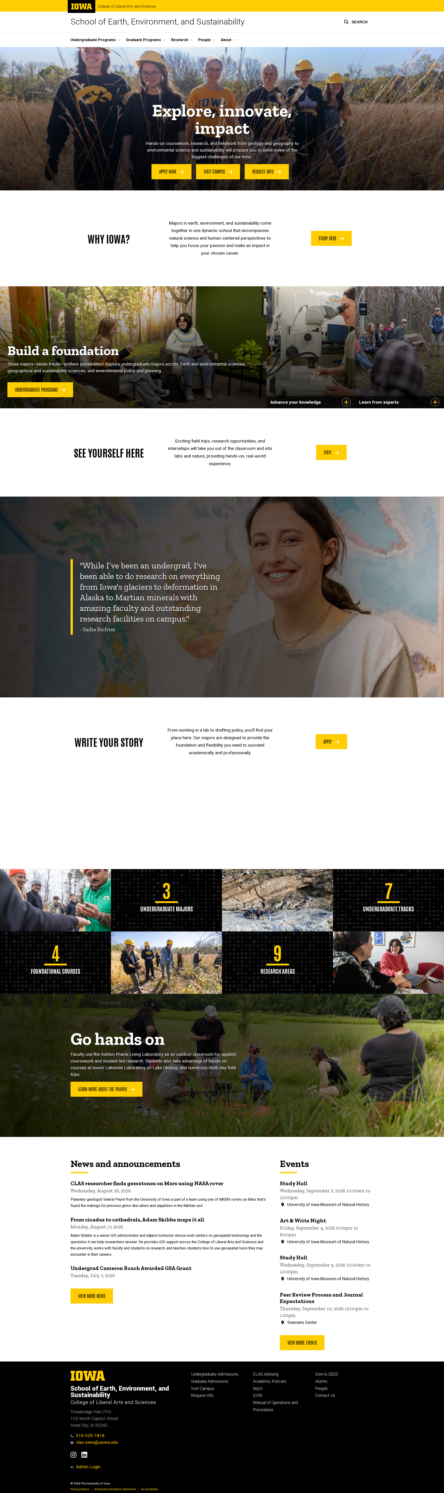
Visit (328, 452)
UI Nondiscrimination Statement (115, 1489)
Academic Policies (269, 1381)
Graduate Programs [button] (143, 40)
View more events (302, 1342)
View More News (91, 1296)
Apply (328, 741)
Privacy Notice (80, 1489)
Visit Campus (215, 171)
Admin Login (88, 1466)
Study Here (328, 238)
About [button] (226, 40)
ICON (257, 1395)
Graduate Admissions (209, 1381)
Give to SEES (326, 1374)
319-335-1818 (90, 1435)
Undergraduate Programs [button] (93, 40)
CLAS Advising (265, 1374)
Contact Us (325, 1395)
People (321, 1388)
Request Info (263, 171)
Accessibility (149, 1489)
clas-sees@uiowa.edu (97, 1442)
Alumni (321, 1381)
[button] (355, 22)
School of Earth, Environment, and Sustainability (158, 22)
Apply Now (168, 171)
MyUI (257, 1388)
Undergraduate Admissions (214, 1374)
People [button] (204, 40)
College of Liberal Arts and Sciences (127, 6)
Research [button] (179, 40)
